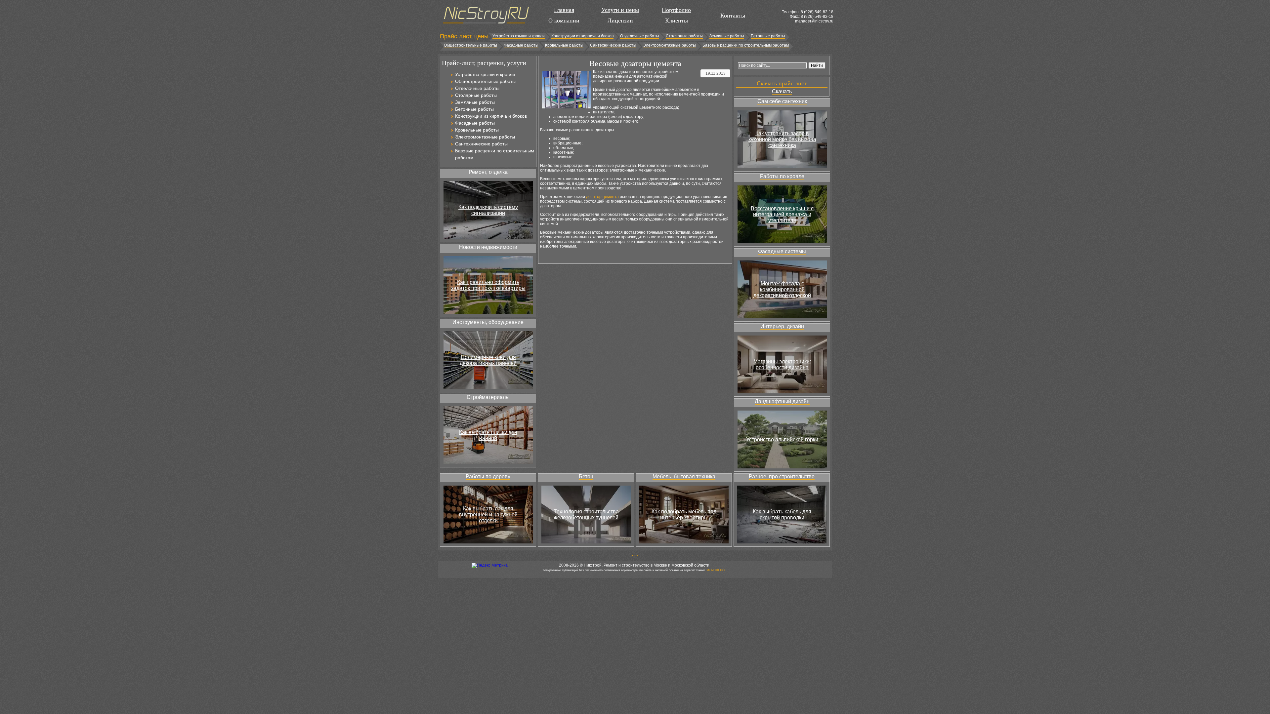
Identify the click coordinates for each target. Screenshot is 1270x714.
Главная (564, 10)
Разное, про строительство (782, 476)
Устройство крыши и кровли (518, 36)
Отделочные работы (639, 36)
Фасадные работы (521, 45)
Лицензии (620, 20)
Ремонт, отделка (488, 172)
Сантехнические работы (613, 45)
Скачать (782, 91)
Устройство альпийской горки (782, 439)
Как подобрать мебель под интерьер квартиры (684, 514)
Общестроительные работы (470, 45)
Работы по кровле (782, 176)
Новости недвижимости (488, 247)
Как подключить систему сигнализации (488, 210)
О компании (563, 20)
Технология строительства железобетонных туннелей (586, 514)
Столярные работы (684, 36)
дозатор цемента (602, 196)
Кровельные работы (564, 45)
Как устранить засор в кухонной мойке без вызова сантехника (782, 139)
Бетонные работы (768, 36)
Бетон (586, 476)
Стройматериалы (488, 397)
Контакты (732, 15)
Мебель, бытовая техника (684, 476)
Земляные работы (726, 36)
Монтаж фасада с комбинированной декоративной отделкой (782, 289)
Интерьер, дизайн (782, 326)
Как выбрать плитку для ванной (488, 435)
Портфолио (676, 10)
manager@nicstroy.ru (814, 21)
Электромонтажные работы (669, 45)
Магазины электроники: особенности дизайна (782, 364)
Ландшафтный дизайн (782, 401)
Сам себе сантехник (782, 101)
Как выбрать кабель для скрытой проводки (782, 514)
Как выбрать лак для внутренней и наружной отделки (488, 514)
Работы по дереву (488, 476)
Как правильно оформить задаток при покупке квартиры (488, 285)
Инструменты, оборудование (488, 322)
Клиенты (676, 20)
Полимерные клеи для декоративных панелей (488, 360)
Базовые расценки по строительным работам (745, 45)
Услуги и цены (620, 10)
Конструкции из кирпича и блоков (582, 36)
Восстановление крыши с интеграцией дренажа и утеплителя (782, 214)
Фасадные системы (782, 251)
